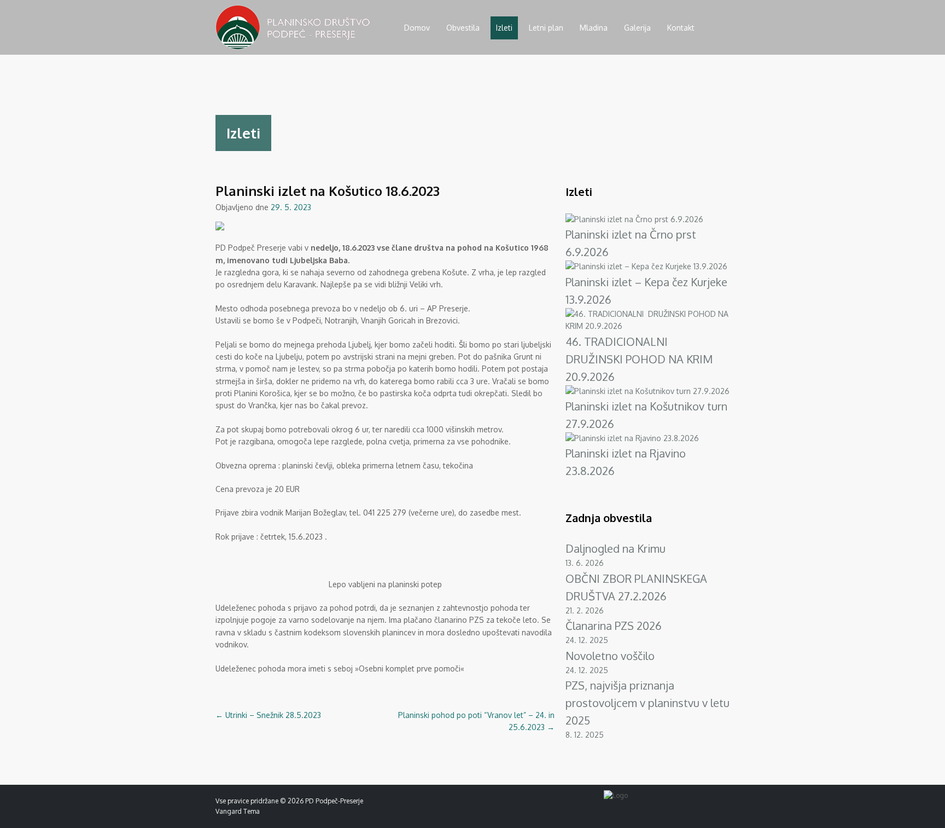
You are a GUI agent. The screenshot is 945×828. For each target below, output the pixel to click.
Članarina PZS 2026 (613, 625)
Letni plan (546, 27)
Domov (417, 27)
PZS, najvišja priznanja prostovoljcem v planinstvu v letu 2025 (647, 702)
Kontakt (681, 27)
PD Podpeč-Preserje (334, 801)
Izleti (504, 27)
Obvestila (463, 27)
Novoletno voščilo (610, 655)
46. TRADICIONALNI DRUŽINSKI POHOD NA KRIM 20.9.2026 (639, 359)
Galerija (637, 27)
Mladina (594, 27)
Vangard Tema (237, 811)
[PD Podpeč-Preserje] (292, 46)
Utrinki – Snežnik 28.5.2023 (268, 715)
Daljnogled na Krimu (615, 548)
